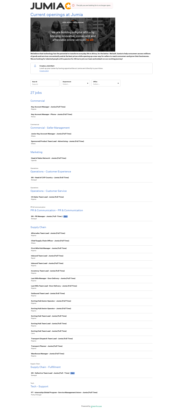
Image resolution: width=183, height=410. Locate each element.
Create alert (44, 71)
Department (67, 82)
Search (34, 82)
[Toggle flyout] (87, 83)
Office (95, 82)
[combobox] (93, 84)
